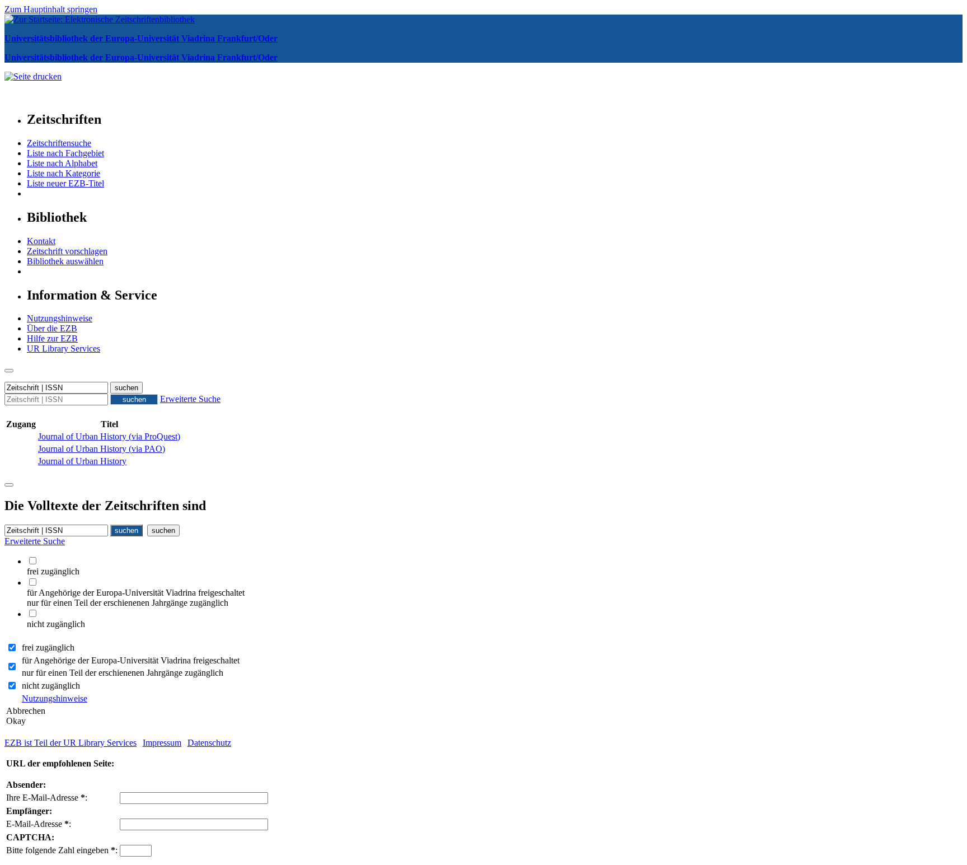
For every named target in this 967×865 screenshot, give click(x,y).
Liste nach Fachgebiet (65, 153)
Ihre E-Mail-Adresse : (46, 797)
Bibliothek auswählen (65, 261)
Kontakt (41, 241)
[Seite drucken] (33, 76)
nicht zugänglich (51, 685)
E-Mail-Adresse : (38, 824)
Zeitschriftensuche (59, 143)
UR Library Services (63, 348)
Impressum (162, 742)
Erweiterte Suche (190, 399)
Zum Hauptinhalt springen (50, 9)
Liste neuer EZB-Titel (65, 183)
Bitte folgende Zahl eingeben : (62, 850)
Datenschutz (209, 742)
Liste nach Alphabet (62, 163)
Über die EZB (52, 328)
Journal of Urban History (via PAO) (101, 448)
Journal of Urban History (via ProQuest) (109, 436)
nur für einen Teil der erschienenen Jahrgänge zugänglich (122, 672)
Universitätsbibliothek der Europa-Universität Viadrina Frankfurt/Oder (141, 38)
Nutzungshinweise (59, 318)
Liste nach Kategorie (63, 173)
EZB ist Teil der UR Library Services (70, 742)
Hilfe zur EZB (52, 338)
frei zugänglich (48, 647)
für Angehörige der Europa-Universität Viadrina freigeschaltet (131, 660)
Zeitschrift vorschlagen (67, 251)
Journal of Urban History (82, 461)
